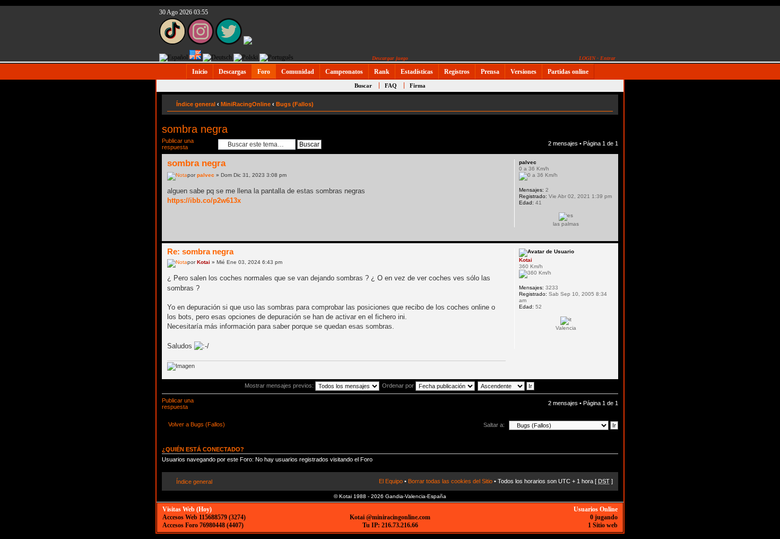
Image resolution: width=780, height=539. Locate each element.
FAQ (391, 85)
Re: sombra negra (200, 251)
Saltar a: (494, 425)
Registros (457, 71)
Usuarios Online (596, 509)
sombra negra (195, 129)
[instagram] (200, 42)
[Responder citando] (491, 162)
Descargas (232, 71)
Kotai (203, 262)
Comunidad (297, 71)
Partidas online (568, 71)
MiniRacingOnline (246, 104)
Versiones (523, 71)
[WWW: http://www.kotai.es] (524, 342)
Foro (263, 71)
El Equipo (391, 481)
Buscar (363, 85)
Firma (418, 85)
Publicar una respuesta (178, 144)
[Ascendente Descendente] (506, 385)
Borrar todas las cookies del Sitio (450, 481)
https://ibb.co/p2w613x (204, 200)
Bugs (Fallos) (295, 104)
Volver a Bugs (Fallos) (196, 424)
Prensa (490, 71)
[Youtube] (248, 42)
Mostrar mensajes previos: (280, 385)
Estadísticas (417, 71)
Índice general (195, 104)
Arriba (610, 235)
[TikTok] (172, 42)
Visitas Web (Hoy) (187, 509)
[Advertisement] (658, 240)
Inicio (199, 71)
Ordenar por (398, 385)
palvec (205, 175)
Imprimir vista (589, 102)
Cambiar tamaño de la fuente (605, 102)
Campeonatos (344, 71)
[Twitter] (228, 42)
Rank (381, 71)
